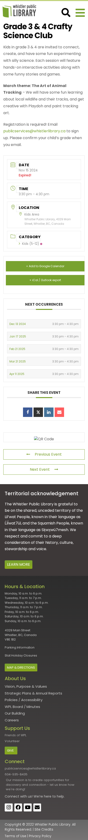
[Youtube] (28, 807)
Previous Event (48, 454)
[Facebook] (18, 807)
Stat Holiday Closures (21, 655)
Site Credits (43, 829)
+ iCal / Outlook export (45, 280)
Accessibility (31, 699)
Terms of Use (15, 836)
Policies (11, 699)
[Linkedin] (49, 412)
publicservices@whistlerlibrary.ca (34, 131)
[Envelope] (37, 807)
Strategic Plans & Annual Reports (33, 693)
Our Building (15, 713)
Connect (12, 796)
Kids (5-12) (30, 243)
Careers (12, 720)
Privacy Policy (40, 836)
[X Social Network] (38, 412)
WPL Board (14, 706)
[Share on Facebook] (27, 412)
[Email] (59, 412)
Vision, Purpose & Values (26, 686)
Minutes (33, 706)
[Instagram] (9, 807)
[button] (80, 13)
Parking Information (19, 647)
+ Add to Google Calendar (45, 266)
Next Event (40, 469)
